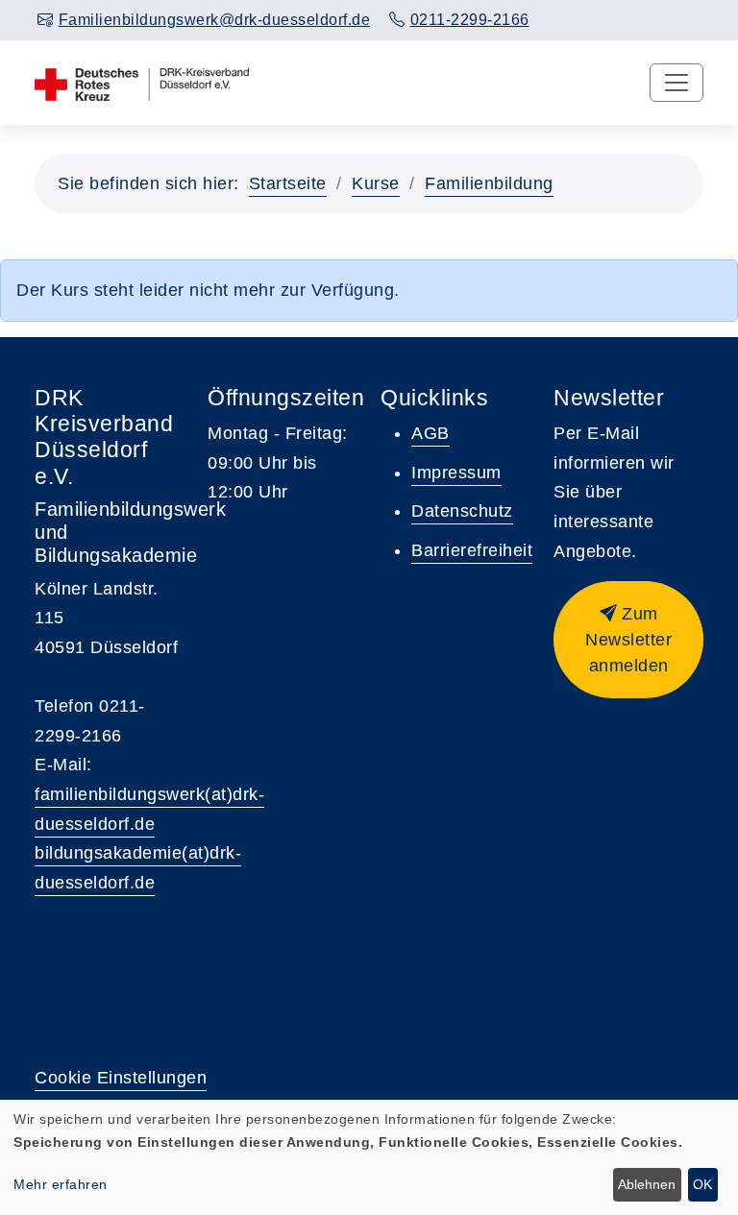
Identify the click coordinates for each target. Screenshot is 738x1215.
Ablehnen (647, 1184)
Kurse (376, 183)
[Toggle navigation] (676, 82)
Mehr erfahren (60, 1184)
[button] (628, 639)
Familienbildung (489, 183)
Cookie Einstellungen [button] (121, 1077)
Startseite (288, 183)
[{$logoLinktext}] (142, 82)
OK (702, 1184)
